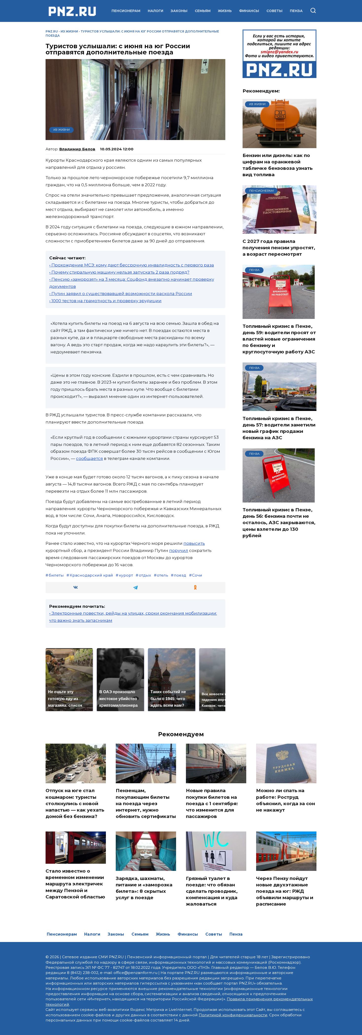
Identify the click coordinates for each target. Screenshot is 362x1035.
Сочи (197, 575)
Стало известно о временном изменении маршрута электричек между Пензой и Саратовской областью (75, 884)
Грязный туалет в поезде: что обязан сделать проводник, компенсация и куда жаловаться (212, 891)
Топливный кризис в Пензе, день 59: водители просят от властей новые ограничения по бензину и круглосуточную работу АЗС (279, 339)
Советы (274, 11)
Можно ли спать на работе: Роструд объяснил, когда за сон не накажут (285, 800)
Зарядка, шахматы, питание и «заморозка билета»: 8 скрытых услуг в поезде (144, 887)
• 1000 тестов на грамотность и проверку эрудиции (105, 300)
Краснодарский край (91, 575)
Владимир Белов (77, 149)
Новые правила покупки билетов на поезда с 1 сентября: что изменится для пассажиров (212, 803)
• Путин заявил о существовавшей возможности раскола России (120, 293)
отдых (145, 575)
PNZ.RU (52, 31)
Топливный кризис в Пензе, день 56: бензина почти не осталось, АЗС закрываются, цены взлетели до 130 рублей (279, 522)
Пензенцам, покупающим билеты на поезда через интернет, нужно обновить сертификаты (146, 803)
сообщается (89, 458)
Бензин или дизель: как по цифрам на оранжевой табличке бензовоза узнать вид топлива (278, 165)
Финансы (249, 11)
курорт (126, 575)
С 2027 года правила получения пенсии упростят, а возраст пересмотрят (279, 247)
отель (162, 575)
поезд (180, 575)
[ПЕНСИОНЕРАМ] (279, 230)
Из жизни (69, 31)
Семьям (203, 11)
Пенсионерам (126, 11)
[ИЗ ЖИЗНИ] (279, 144)
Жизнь (225, 11)
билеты (56, 575)
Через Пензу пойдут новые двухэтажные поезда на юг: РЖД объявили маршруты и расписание (284, 891)
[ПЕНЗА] (279, 315)
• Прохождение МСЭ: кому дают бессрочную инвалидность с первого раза (131, 265)
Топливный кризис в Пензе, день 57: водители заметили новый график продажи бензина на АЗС (279, 427)
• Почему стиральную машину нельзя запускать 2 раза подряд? (119, 272)
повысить (194, 543)
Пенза (296, 11)
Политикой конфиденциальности (233, 1015)
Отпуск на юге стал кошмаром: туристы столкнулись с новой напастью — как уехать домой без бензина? (75, 803)
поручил (178, 550)
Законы (179, 11)
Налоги (155, 11)
